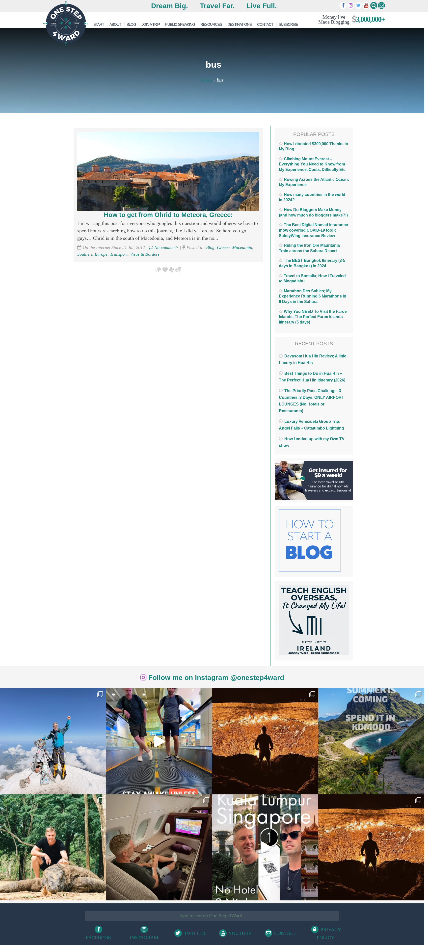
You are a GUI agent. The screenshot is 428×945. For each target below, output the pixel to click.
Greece (223, 247)
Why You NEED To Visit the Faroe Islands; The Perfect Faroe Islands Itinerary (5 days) (313, 316)
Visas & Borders (145, 254)
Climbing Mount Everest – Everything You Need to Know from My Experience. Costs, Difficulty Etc (312, 164)
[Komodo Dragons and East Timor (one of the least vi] (53, 847)
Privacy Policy (329, 933)
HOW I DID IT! (349, 19)
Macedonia (242, 247)
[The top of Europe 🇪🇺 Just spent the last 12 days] (53, 741)
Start (98, 24)
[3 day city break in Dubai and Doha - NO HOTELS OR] (265, 847)
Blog (131, 24)
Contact (265, 24)
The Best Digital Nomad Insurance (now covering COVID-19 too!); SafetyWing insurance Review (313, 230)
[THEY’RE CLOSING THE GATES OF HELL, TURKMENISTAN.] (371, 847)
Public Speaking (180, 24)
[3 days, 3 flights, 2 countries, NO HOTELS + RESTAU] (159, 847)
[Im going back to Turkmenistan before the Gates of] (265, 741)
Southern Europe (92, 254)
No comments (166, 247)
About (115, 24)
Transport (119, 254)
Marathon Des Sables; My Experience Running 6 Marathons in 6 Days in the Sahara (312, 296)
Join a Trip (150, 24)
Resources (211, 24)
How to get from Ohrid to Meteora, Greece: (168, 214)
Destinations (239, 24)
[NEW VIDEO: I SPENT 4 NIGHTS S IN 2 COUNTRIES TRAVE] (159, 741)
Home (207, 80)
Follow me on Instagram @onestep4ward (215, 677)
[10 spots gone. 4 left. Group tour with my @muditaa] (371, 741)
